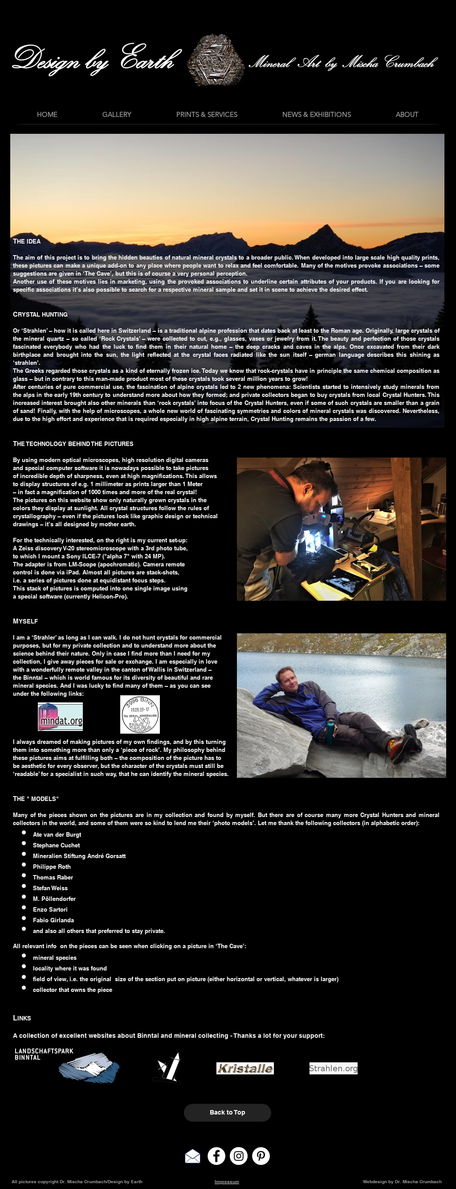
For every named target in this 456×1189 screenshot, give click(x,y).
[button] (316, 114)
